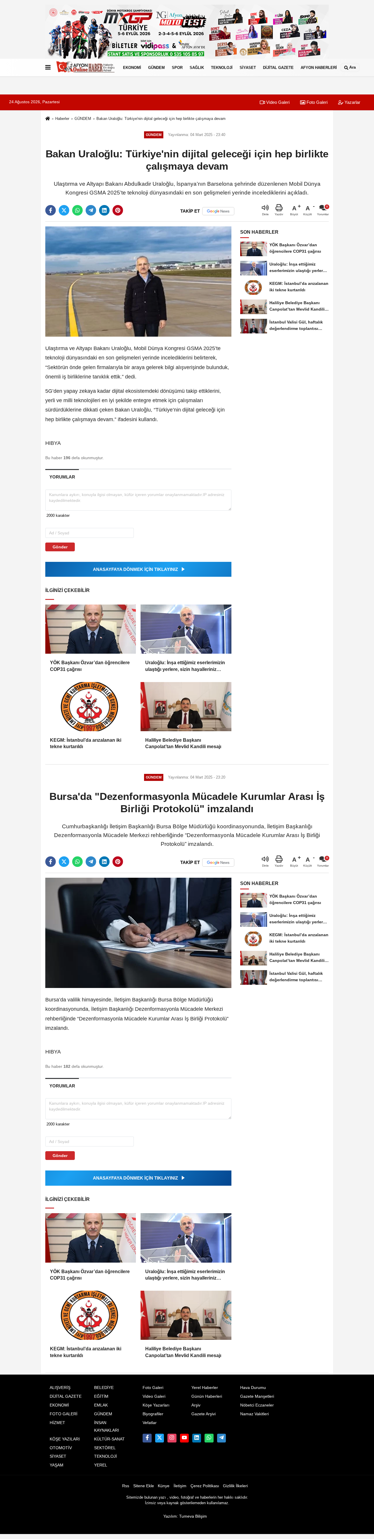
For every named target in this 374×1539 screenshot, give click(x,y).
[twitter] (64, 210)
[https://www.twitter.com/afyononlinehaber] (159, 1438)
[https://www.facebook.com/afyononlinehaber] (147, 1438)
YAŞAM (56, 1465)
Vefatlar (150, 1423)
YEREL (100, 1465)
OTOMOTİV (61, 1448)
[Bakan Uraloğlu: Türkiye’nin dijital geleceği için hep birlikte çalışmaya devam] (138, 281)
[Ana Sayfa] (47, 119)
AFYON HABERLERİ (319, 67)
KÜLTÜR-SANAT (109, 1439)
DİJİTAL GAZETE (278, 67)
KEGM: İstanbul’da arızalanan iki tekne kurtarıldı (85, 743)
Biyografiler (153, 1414)
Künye (163, 1486)
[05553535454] (209, 1438)
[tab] (62, 477)
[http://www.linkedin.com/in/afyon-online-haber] (196, 1438)
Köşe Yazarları (156, 1405)
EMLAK (101, 1405)
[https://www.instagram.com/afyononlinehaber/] (171, 1438)
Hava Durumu (253, 1387)
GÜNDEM (156, 67)
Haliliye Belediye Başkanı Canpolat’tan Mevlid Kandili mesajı (183, 743)
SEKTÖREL (105, 1448)
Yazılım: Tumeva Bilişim (185, 1516)
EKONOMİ (132, 67)
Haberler (62, 118)
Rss (125, 1486)
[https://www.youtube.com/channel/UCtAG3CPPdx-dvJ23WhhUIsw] (184, 1438)
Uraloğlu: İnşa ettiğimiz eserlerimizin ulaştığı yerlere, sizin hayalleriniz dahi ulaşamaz (185, 666)
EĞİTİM (101, 1396)
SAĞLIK (197, 67)
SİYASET (248, 67)
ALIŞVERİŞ (60, 1387)
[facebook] (50, 210)
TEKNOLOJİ (222, 67)
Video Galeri (277, 102)
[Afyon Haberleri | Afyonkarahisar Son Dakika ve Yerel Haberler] (85, 67)
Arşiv (195, 1405)
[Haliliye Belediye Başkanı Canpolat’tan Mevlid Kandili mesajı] (186, 706)
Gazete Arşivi (203, 1414)
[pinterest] (117, 210)
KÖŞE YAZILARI (65, 1439)
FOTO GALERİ (63, 1414)
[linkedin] (104, 210)
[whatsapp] (77, 210)
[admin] (221, 1438)
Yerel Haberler (204, 1387)
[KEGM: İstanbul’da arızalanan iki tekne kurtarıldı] (90, 706)
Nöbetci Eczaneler (257, 1405)
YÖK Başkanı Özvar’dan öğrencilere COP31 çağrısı (90, 666)
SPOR (177, 67)
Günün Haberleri (206, 1396)
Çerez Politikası (205, 1486)
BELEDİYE (104, 1387)
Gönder (60, 547)
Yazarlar (351, 102)
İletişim (180, 1486)
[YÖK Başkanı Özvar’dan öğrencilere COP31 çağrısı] (90, 629)
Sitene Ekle (143, 1486)
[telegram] (91, 210)
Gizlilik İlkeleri (235, 1486)
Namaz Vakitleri (254, 1414)
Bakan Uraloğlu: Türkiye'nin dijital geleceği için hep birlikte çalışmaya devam (161, 118)
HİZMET (57, 1423)
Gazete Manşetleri (257, 1396)
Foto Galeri (316, 102)
